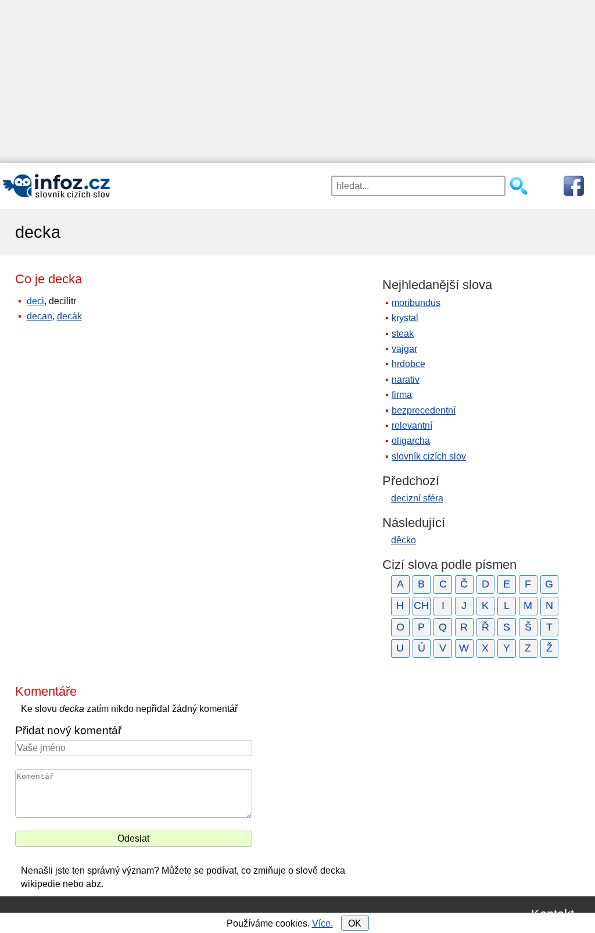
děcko (403, 540)
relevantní (412, 425)
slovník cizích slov (429, 456)
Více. (322, 923)
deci (35, 301)
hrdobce (408, 364)
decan (39, 316)
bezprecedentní (424, 410)
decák (69, 316)
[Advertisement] (297, 81)
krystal (405, 318)
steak (403, 334)
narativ (406, 379)
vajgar (404, 349)
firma (402, 395)
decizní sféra (417, 498)
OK (354, 923)
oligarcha (411, 441)
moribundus (416, 303)
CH (421, 605)
